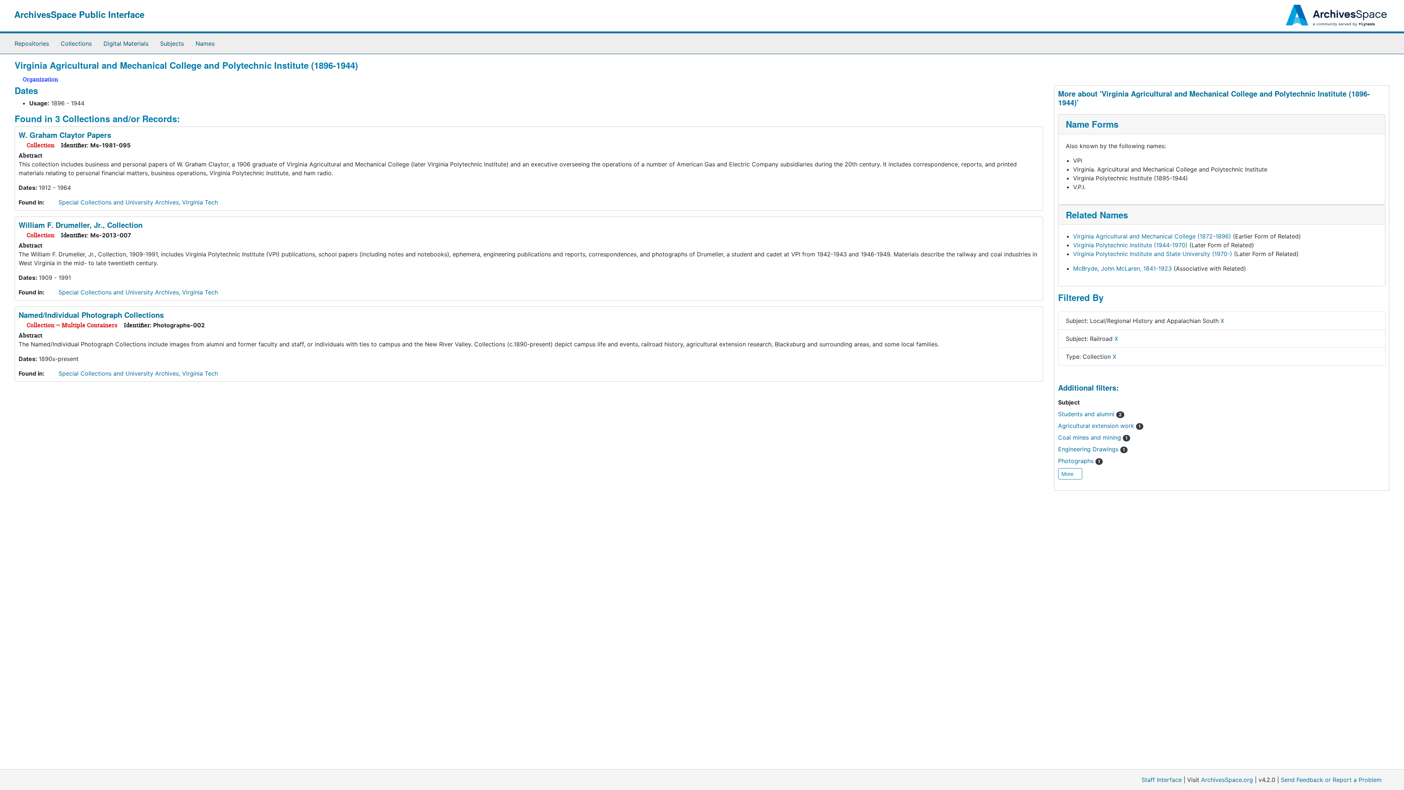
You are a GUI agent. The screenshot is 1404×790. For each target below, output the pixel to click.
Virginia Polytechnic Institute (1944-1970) (1130, 245)
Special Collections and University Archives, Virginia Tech (138, 202)
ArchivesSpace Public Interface (79, 14)
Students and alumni (1090, 414)
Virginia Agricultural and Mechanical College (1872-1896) (1152, 236)
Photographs (1079, 460)
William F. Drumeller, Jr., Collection (81, 224)
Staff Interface (1161, 779)
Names (205, 43)
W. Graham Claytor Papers (65, 134)
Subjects (172, 43)
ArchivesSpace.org (1227, 779)
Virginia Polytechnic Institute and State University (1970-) (1152, 253)
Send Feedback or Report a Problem (1331, 779)
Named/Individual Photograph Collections (91, 314)
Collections (76, 43)
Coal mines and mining (1093, 437)
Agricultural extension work (1099, 425)
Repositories (32, 43)
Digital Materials (125, 43)
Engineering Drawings (1091, 449)
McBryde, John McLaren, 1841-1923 (1122, 268)
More (1068, 474)
